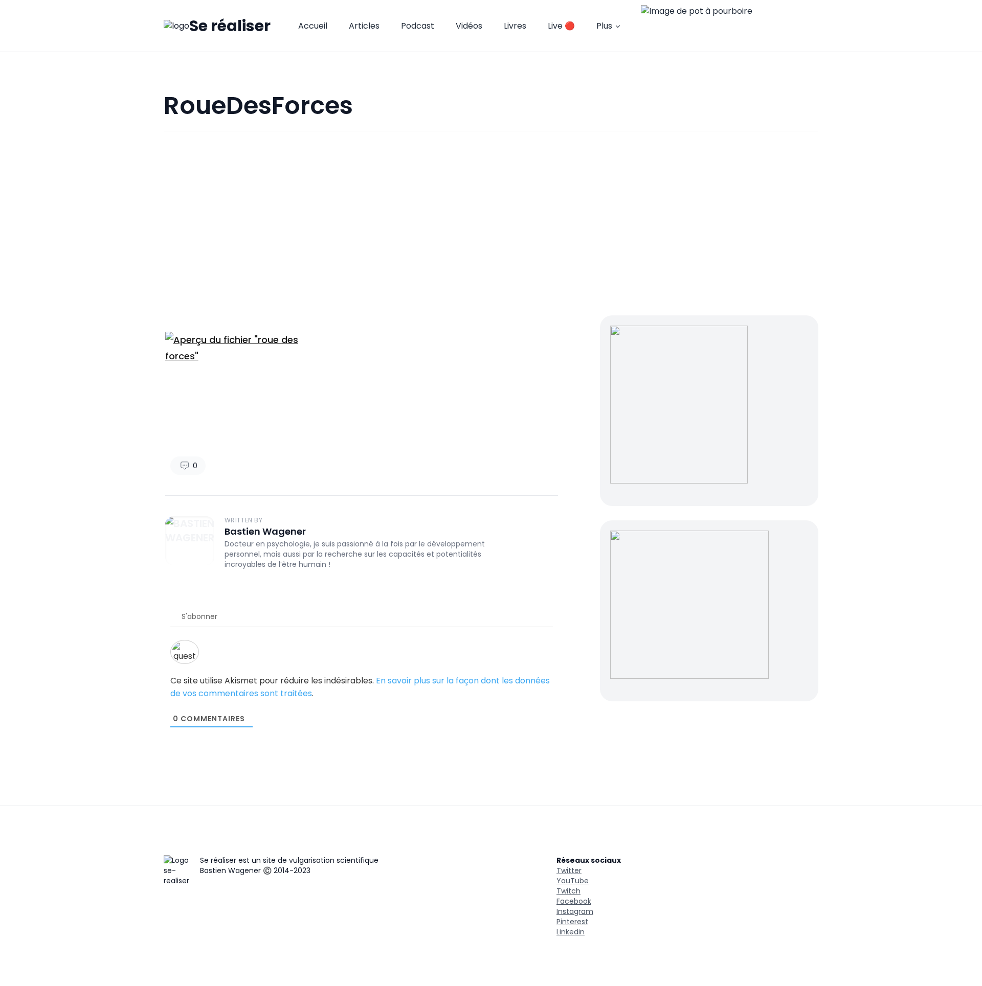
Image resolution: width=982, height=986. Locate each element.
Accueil (312, 26)
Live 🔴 (561, 26)
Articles (364, 26)
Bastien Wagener (265, 531)
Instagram (574, 911)
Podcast (417, 26)
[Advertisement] (491, 223)
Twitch (568, 891)
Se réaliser (230, 26)
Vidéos (469, 26)
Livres (515, 26)
